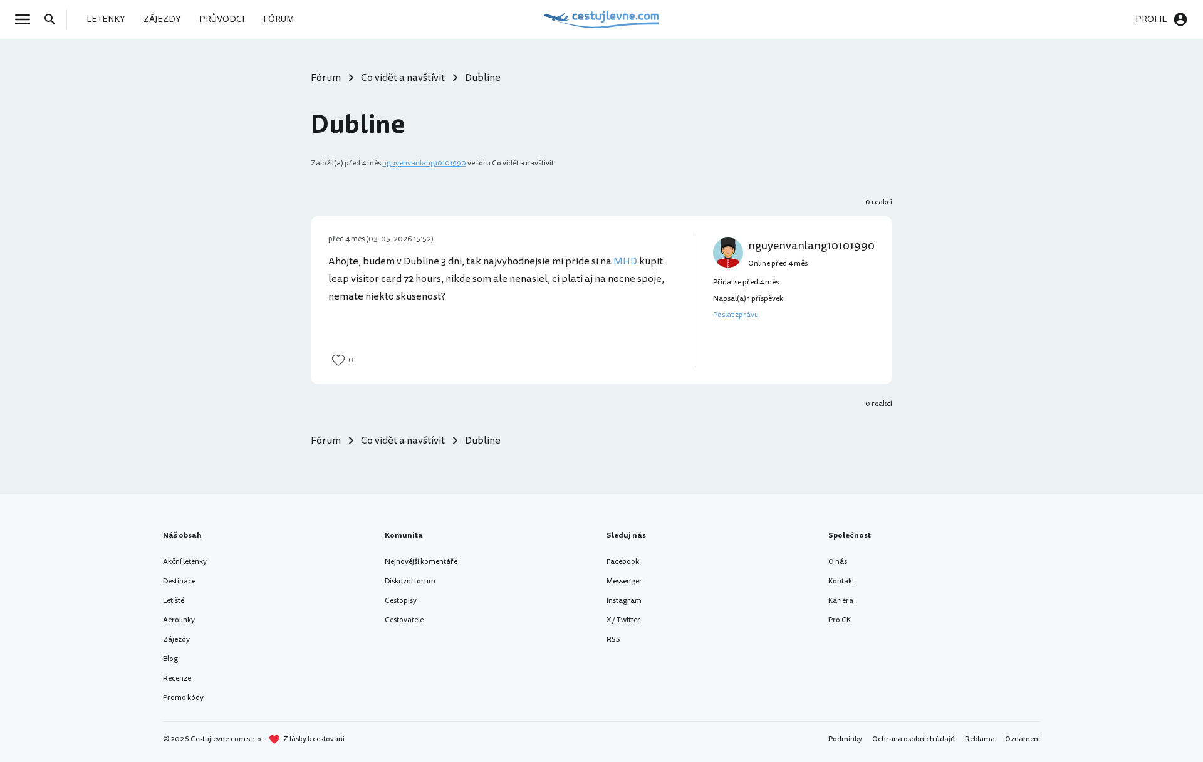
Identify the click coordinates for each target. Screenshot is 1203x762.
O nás (837, 561)
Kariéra (840, 600)
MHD (625, 261)
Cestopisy (401, 600)
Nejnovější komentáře (421, 561)
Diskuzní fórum (410, 581)
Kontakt (841, 581)
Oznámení (1022, 739)
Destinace (179, 581)
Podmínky (845, 739)
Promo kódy (183, 697)
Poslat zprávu (736, 315)
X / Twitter (623, 620)
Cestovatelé (404, 620)
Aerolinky (179, 620)
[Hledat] (54, 19)
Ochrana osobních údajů (913, 739)
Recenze (177, 678)
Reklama (980, 739)
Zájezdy (176, 639)
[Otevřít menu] (26, 19)
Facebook (623, 561)
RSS (613, 639)
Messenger (624, 581)
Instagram (624, 600)
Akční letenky (185, 561)
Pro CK (839, 620)
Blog (170, 659)
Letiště (173, 600)
